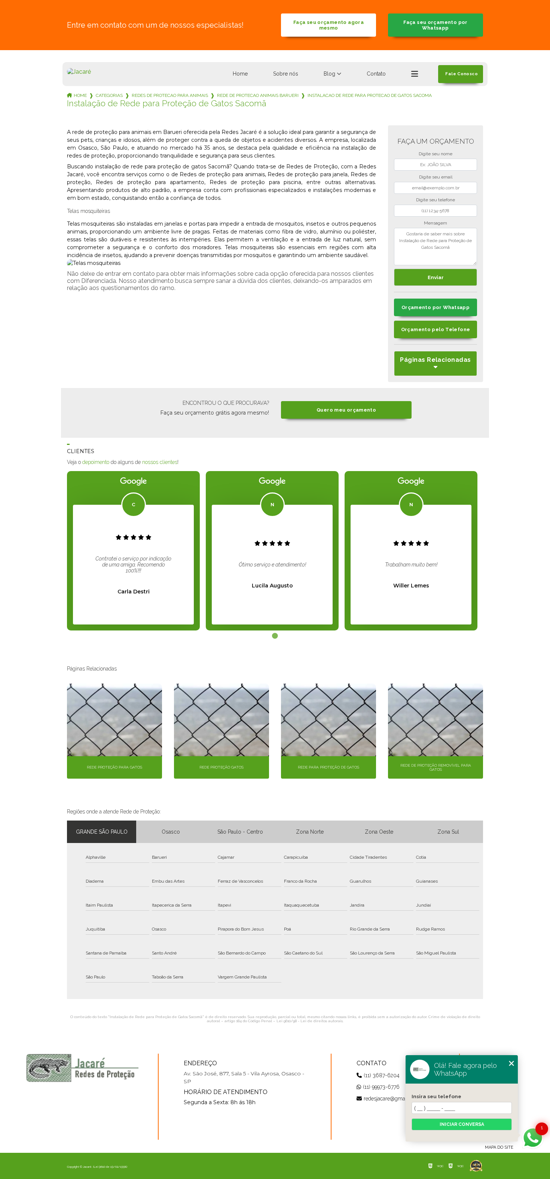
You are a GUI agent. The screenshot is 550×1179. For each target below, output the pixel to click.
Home (240, 74)
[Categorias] (414, 74)
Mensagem (435, 223)
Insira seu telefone (436, 1096)
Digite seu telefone (435, 199)
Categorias (109, 95)
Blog (329, 74)
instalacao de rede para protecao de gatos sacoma (370, 95)
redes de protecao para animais (170, 95)
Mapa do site (499, 1147)
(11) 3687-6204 (382, 1075)
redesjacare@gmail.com (391, 1099)
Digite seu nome (435, 153)
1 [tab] (275, 636)
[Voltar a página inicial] (79, 71)
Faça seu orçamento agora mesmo (328, 25)
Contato (376, 74)
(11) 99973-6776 (381, 1087)
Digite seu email (435, 177)
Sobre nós (285, 74)
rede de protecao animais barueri (258, 95)
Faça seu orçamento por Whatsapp (435, 25)
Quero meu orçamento (346, 410)
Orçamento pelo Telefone (435, 329)
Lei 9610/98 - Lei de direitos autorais (309, 1021)
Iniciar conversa (462, 1124)
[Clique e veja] (82, 1068)
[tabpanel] (133, 550)
